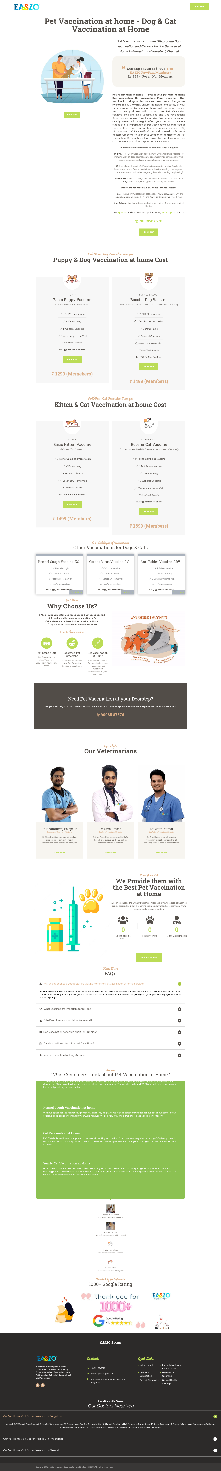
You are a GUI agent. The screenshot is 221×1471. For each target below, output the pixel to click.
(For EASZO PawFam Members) (151, 71)
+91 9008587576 (98, 1368)
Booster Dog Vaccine (148, 299)
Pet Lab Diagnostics (149, 1380)
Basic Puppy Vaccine (72, 299)
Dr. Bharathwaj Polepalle (59, 829)
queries (122, 212)
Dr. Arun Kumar (161, 829)
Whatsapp (167, 212)
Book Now (76, 592)
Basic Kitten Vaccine (72, 444)
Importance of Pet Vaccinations (147, 124)
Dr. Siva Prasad (110, 829)
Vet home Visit (46, 652)
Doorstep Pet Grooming (72, 654)
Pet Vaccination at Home (98, 654)
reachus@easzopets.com (102, 1373)
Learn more (59, 852)
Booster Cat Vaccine (149, 444)
